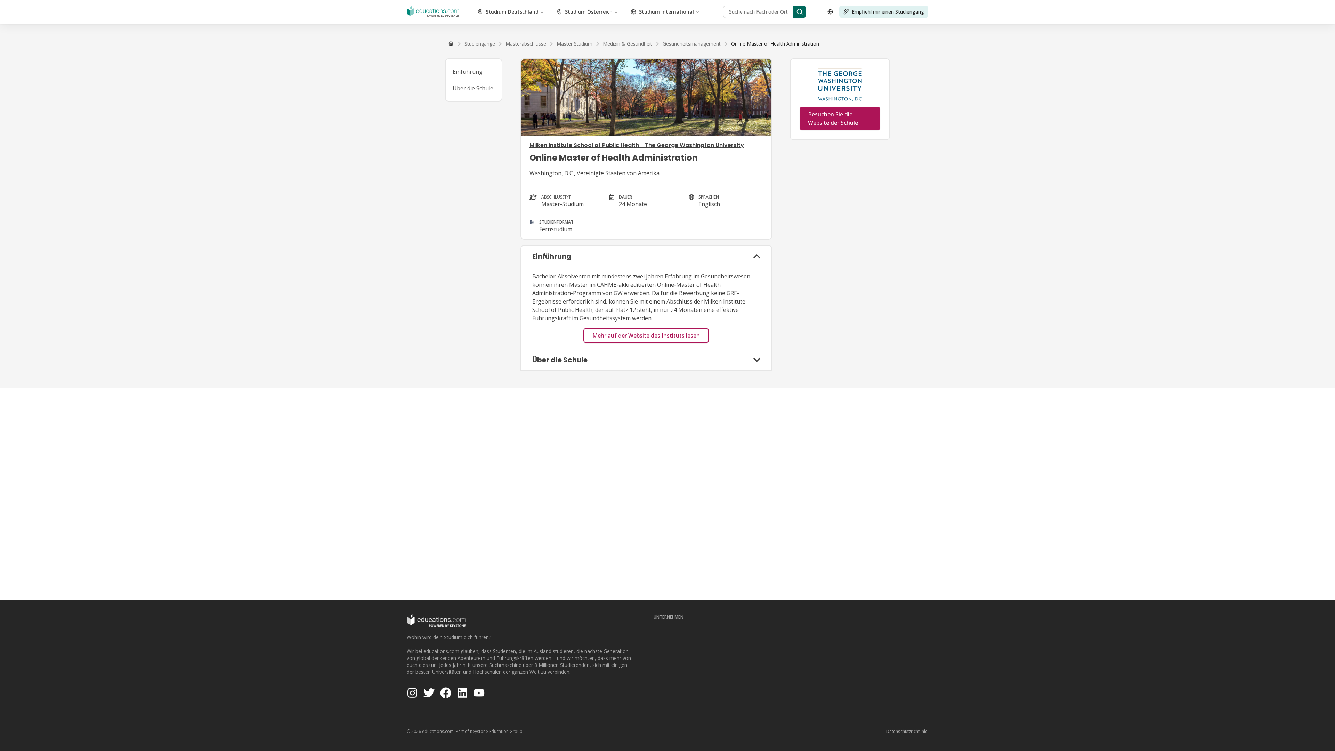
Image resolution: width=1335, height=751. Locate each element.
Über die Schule (473, 88)
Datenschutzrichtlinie (907, 731)
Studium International (666, 11)
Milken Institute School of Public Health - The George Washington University (636, 145)
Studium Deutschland (512, 11)
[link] (775, 43)
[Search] (799, 12)
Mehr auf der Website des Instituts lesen (646, 335)
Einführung (468, 71)
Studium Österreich (589, 11)
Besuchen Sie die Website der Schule (833, 119)
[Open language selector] (830, 12)
